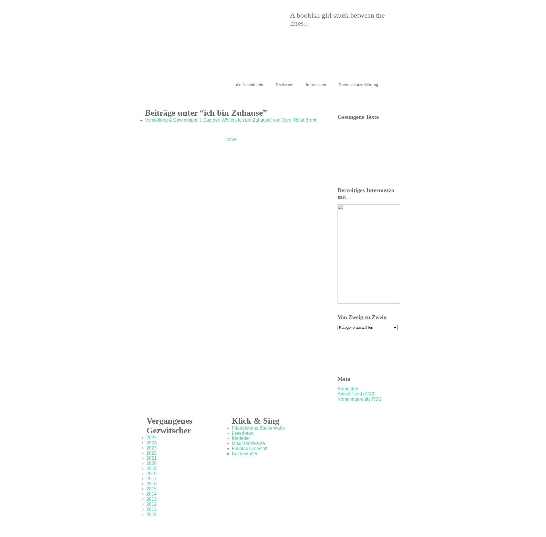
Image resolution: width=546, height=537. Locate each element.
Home (230, 139)
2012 (151, 504)
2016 (151, 483)
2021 (151, 458)
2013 (151, 499)
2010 (151, 514)
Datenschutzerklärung (358, 84)
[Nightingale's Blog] (267, 31)
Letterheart (242, 433)
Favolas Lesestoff (249, 448)
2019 (151, 468)
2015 (151, 488)
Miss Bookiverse (248, 443)
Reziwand (284, 84)
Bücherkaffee (245, 453)
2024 (151, 442)
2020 (151, 463)
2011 (151, 509)
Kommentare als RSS (359, 399)
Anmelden (348, 388)
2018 (151, 473)
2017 (151, 478)
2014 (151, 494)
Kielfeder (241, 438)
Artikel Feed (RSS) (357, 394)
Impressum (316, 84)
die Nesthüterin (249, 84)
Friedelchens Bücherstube (258, 428)
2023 (151, 448)
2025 (151, 437)
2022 (151, 453)
